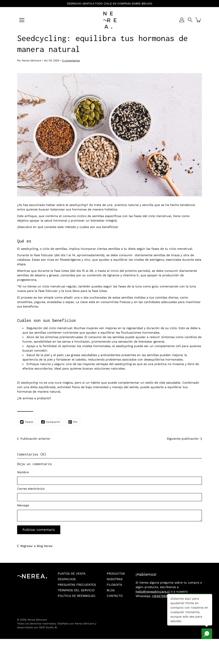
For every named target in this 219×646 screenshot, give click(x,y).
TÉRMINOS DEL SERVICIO (76, 590)
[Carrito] (198, 19)
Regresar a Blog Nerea (36, 546)
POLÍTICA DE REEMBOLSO (76, 595)
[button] (190, 20)
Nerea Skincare (37, 619)
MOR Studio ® (48, 627)
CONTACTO (115, 595)
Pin (75, 421)
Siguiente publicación (183, 438)
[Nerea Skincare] (109, 20)
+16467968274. (163, 596)
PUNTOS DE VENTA (71, 573)
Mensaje (23, 505)
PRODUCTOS (116, 573)
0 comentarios (71, 60)
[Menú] (22, 20)
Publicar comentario (38, 530)
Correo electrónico (30, 488)
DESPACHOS (67, 579)
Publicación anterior (35, 438)
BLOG (111, 590)
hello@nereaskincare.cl (153, 591)
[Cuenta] (181, 19)
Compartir (53, 421)
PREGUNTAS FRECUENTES (77, 584)
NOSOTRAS (115, 579)
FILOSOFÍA (114, 584)
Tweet (29, 421)
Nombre (23, 472)
